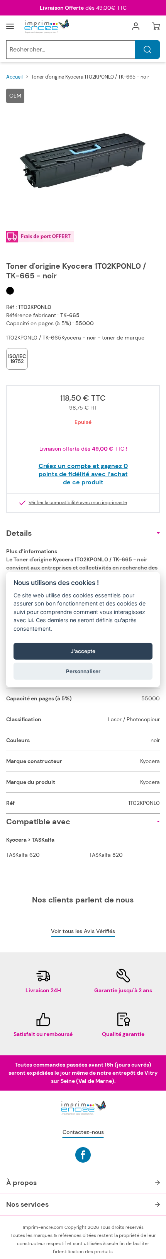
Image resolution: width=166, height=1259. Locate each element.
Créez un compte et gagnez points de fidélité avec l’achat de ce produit (83, 474)
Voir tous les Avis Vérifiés (83, 931)
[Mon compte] (136, 26)
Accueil (14, 77)
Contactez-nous (83, 1132)
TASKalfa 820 (106, 854)
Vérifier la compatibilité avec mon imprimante (78, 503)
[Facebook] (83, 1155)
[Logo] (46, 26)
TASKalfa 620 (23, 854)
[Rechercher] (147, 49)
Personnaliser (83, 671)
